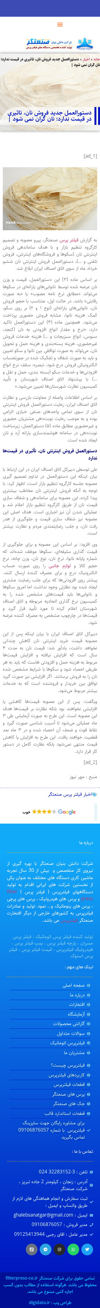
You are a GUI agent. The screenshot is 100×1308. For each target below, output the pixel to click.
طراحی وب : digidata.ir (50, 1302)
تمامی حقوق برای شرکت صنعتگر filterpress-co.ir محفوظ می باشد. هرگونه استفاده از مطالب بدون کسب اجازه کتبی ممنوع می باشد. (50, 1285)
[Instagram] (59, 1249)
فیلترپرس (69, 920)
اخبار (86, 59)
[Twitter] (87, 1249)
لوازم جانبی (60, 565)
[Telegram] (45, 1249)
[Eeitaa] (32, 1249)
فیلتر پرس (68, 240)
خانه (97, 59)
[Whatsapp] (73, 1249)
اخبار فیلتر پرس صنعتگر (70, 794)
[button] (60, 24)
